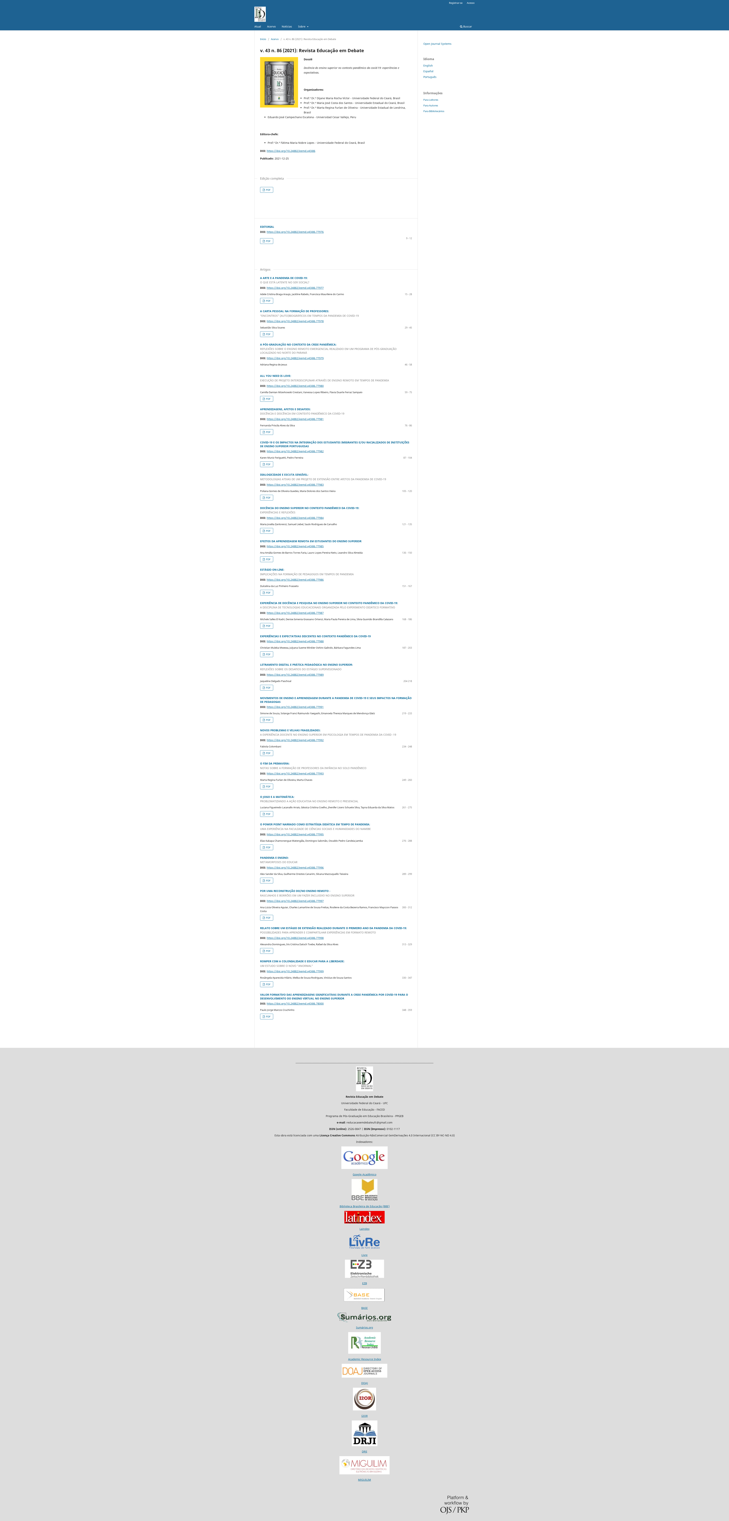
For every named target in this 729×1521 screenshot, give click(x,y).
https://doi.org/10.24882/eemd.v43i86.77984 (295, 518)
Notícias (287, 26)
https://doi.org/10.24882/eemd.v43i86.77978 (295, 321)
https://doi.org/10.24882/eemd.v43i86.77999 (295, 971)
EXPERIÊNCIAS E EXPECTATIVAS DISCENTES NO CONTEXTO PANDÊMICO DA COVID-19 (315, 636)
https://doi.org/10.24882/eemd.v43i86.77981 (295, 419)
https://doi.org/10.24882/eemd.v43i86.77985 (295, 546)
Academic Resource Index (364, 1359)
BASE (364, 1308)
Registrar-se (455, 3)
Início (263, 39)
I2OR (364, 1416)
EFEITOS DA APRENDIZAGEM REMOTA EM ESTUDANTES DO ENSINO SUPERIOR (310, 541)
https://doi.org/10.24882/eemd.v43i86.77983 (295, 484)
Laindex (364, 1229)
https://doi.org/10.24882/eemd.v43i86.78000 (295, 1003)
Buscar (467, 26)
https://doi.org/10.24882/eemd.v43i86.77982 (295, 451)
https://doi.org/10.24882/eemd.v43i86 (291, 151)
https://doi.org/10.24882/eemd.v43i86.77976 (295, 232)
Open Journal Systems (437, 44)
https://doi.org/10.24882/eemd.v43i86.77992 (295, 740)
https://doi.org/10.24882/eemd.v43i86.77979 (295, 358)
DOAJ (364, 1383)
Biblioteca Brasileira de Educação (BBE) (365, 1206)
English (428, 65)
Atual (257, 26)
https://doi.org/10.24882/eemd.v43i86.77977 (295, 288)
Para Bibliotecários (433, 111)
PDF (268, 190)
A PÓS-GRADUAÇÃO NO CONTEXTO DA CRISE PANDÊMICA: (328, 349)
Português (429, 77)
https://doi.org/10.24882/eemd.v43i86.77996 (295, 867)
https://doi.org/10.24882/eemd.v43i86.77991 (295, 707)
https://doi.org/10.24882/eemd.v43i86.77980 (295, 386)
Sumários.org (364, 1327)
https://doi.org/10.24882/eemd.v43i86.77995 (295, 834)
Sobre (302, 26)
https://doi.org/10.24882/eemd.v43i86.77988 (295, 641)
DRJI (364, 1451)
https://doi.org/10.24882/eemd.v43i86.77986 (295, 579)
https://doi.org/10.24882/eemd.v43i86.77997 (295, 901)
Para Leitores (430, 99)
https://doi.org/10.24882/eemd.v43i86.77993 (295, 773)
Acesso (471, 3)
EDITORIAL (267, 227)
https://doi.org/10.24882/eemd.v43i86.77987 (295, 613)
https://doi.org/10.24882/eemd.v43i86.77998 (295, 938)
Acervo (271, 26)
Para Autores (430, 105)
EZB (364, 1283)
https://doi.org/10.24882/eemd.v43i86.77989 (295, 674)
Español (428, 71)
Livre (364, 1255)
